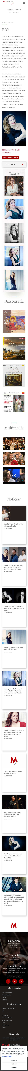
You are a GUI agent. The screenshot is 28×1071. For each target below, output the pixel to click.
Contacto (4, 999)
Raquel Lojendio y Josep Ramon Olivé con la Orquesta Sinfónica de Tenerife (14, 608)
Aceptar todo (14, 1060)
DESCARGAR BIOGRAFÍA (10, 157)
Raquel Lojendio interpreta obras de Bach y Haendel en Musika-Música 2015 (13, 856)
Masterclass (5, 1024)
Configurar (14, 1067)
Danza (4, 1027)
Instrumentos (5, 1013)
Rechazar (14, 1063)
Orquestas (5, 1015)
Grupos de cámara (7, 1020)
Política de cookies (7, 1056)
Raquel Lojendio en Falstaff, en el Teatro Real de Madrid (13, 649)
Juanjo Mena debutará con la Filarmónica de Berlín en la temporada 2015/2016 (12, 815)
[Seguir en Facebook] (8, 981)
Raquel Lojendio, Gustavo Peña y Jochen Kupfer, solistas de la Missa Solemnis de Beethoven (13, 567)
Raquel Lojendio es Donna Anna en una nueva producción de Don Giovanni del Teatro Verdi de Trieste (14, 733)
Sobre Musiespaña (7, 992)
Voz (3, 1010)
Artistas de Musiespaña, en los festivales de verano (13, 772)
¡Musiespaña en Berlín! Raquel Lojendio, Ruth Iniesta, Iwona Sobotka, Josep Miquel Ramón (13, 691)
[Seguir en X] (14, 981)
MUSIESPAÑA (9, 528)
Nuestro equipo (6, 994)
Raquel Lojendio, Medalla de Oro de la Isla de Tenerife (13, 525)
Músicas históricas (7, 1017)
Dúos (3, 1022)
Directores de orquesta (8, 1008)
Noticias (4, 997)
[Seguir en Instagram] (21, 981)
